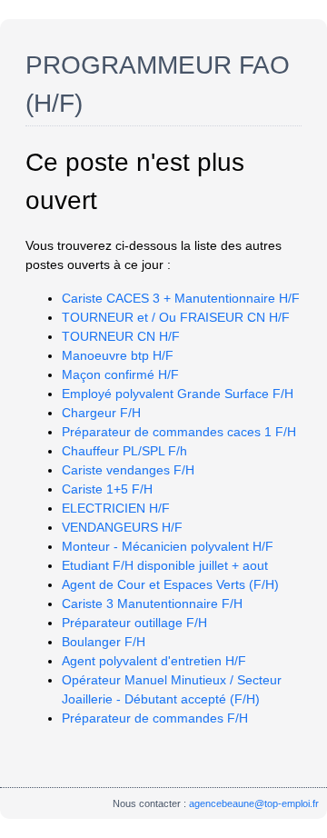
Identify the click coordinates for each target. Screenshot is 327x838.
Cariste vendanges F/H (128, 470)
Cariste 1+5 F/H (107, 489)
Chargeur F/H (101, 412)
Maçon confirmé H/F (120, 374)
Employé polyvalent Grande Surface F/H (177, 393)
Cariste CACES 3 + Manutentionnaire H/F (181, 298)
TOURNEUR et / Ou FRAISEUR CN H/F (176, 317)
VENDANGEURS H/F (122, 527)
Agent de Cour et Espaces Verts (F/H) (170, 584)
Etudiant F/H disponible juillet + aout (165, 565)
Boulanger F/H (103, 641)
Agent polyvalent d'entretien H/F (154, 660)
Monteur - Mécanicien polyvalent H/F (167, 546)
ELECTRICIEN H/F (116, 508)
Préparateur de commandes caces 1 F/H (179, 431)
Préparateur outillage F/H (134, 622)
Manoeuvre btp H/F (117, 355)
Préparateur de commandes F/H (155, 718)
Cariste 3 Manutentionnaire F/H (152, 603)
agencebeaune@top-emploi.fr (254, 803)
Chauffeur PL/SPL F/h (124, 451)
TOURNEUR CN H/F (121, 336)
